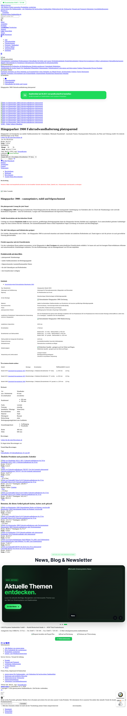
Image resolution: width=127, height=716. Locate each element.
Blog (2, 11)
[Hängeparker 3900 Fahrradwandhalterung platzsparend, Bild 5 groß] (22, 110)
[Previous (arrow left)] (1, 696)
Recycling (39, 72)
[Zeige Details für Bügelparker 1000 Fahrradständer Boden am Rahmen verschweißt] (25, 507)
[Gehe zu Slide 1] (60, 624)
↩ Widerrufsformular (63, 639)
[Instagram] (3, 643)
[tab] (8, 709)
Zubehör (13, 487)
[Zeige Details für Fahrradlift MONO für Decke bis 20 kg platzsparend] (21, 547)
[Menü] (124, 692)
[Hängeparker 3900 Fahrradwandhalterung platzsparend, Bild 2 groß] (22, 104)
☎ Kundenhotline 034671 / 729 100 (13, 2)
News (6, 11)
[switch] (120, 704)
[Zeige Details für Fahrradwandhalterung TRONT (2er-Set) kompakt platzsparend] (24, 469)
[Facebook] (1, 643)
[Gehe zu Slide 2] (62, 624)
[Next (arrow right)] (3, 696)
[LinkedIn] (8, 643)
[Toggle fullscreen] (3, 692)
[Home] (6, 78)
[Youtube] (7, 643)
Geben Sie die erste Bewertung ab (11, 137)
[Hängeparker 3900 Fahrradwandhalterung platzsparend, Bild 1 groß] (22, 103)
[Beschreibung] (3, 476)
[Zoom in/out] (1, 692)
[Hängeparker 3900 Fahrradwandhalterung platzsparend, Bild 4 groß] (22, 108)
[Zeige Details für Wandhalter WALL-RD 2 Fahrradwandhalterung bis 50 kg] (23, 460)
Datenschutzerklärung (65, 706)
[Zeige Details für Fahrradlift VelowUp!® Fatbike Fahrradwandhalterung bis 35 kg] (25, 493)
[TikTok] (5, 643)
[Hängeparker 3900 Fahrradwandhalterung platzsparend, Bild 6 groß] (22, 111)
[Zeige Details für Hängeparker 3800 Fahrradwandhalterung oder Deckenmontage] (24, 525)
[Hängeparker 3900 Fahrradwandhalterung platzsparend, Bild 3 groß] (22, 106)
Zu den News (12, 606)
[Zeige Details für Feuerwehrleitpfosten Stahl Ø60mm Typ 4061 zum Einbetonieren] (25, 539)
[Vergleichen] (3, 468)
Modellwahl (4, 155)
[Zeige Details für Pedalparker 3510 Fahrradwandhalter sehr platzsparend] (22, 532)
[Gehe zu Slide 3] (65, 624)
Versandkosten (22, 151)
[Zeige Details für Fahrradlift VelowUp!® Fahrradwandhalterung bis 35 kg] (22, 480)
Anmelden (23, 703)
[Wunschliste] (1, 468)
